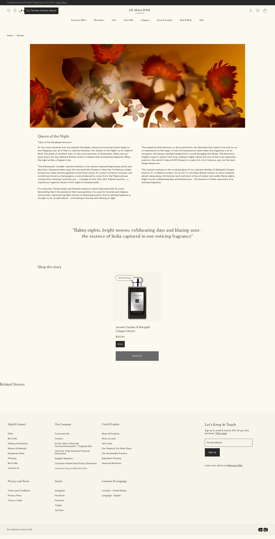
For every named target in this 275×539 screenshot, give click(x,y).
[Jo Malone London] (139, 11)
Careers (59, 439)
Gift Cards (107, 444)
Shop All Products (111, 434)
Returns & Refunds (17, 448)
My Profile (13, 463)
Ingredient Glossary (111, 458)
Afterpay (12, 458)
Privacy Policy (15, 495)
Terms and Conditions (19, 491)
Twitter (58, 505)
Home (10, 35)
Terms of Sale (15, 500)
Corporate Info (62, 434)
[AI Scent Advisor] (21, 11)
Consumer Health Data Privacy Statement (76, 463)
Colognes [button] (145, 20)
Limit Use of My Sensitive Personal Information (72, 452)
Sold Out (137, 355)
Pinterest (59, 500)
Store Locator (109, 439)
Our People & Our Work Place (116, 448)
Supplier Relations (64, 458)
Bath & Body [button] (186, 20)
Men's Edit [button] (128, 20)
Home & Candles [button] (164, 20)
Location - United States (114, 491)
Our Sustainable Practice (114, 453)
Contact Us (13, 468)
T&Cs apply (221, 433)
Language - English (111, 495)
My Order (12, 439)
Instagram (60, 491)
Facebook (60, 495)
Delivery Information (18, 444)
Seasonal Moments (111, 463)
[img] (250, 10)
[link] (137, 296)
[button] (78, 20)
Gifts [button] (201, 20)
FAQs (10, 434)
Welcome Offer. (235, 465)
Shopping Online (16, 453)
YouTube (59, 510)
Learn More (61, 2)
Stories (20, 35)
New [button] (114, 20)
